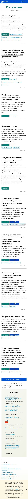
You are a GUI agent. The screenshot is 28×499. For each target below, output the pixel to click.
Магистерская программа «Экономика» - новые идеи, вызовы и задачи (11, 275)
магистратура (5, 84)
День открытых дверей (10, 434)
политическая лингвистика (16, 371)
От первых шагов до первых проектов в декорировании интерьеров (14, 428)
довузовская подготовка (7, 40)
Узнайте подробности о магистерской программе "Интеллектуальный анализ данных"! (11, 201)
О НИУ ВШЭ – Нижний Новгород (8, 464)
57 (9, 383)
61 (18, 383)
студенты (12, 144)
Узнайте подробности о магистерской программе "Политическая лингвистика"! (12, 350)
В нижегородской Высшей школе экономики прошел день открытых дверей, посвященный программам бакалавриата (13, 239)
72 (2, 388)
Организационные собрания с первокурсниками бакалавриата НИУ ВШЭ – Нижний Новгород (13, 398)
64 (5, 385)
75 (9, 388)
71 (21, 385)
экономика (12, 306)
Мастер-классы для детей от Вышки (13, 440)
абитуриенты (13, 338)
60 (16, 383)
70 (19, 385)
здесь (12, 487)
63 (2, 385)
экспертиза (4, 37)
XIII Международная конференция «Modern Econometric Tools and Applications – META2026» (12, 447)
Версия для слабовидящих (7, 472)
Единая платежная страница (7, 478)
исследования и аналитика (16, 34)
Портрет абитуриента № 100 (12, 316)
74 (7, 388)
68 (14, 385)
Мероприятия (14, 392)
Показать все (9, 453)
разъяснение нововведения (15, 37)
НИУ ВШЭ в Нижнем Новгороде (10, 1)
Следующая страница (13, 379)
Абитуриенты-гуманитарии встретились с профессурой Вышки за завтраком (11, 159)
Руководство (4, 466)
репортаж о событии (7, 147)
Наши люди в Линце (9, 126)
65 (7, 385)
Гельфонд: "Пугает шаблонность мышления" (10, 17)
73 (5, 388)
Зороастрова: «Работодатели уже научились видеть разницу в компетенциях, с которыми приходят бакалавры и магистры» (13, 54)
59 (14, 383)
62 (21, 383)
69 (17, 385)
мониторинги (13, 79)
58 (11, 383)
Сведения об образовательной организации (11, 468)
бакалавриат (18, 40)
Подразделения (4, 470)
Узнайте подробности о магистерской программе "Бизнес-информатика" (11, 97)
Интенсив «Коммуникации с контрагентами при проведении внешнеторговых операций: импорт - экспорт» (13, 418)
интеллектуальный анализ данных (17, 224)
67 (12, 385)
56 (7, 383)
